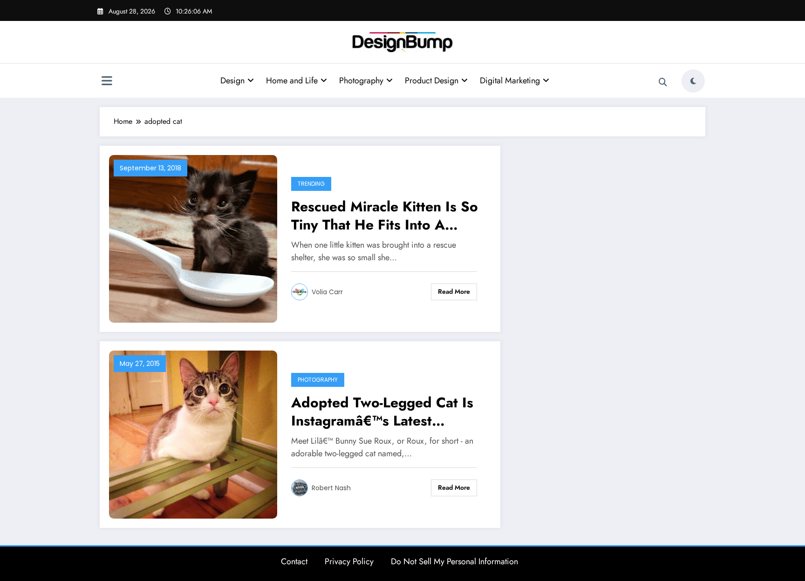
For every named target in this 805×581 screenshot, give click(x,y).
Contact (294, 561)
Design (232, 80)
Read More (454, 291)
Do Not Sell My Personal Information (454, 561)
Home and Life (292, 80)
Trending (311, 184)
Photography (361, 80)
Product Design (431, 80)
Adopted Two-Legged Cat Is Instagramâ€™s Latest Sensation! (382, 411)
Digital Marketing (510, 80)
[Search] (663, 82)
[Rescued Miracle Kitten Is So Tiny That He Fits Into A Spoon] (193, 238)
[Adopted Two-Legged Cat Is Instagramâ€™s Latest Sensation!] (193, 433)
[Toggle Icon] (107, 82)
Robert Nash (331, 488)
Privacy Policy (349, 561)
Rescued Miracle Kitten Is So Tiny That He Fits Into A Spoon (384, 215)
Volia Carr (327, 292)
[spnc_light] (693, 81)
